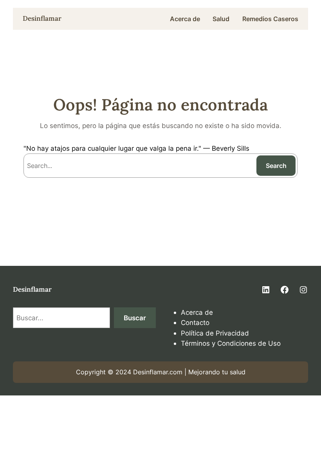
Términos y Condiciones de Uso (231, 343)
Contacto (195, 322)
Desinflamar (42, 18)
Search (276, 166)
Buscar (135, 318)
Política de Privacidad (215, 333)
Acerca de (197, 312)
